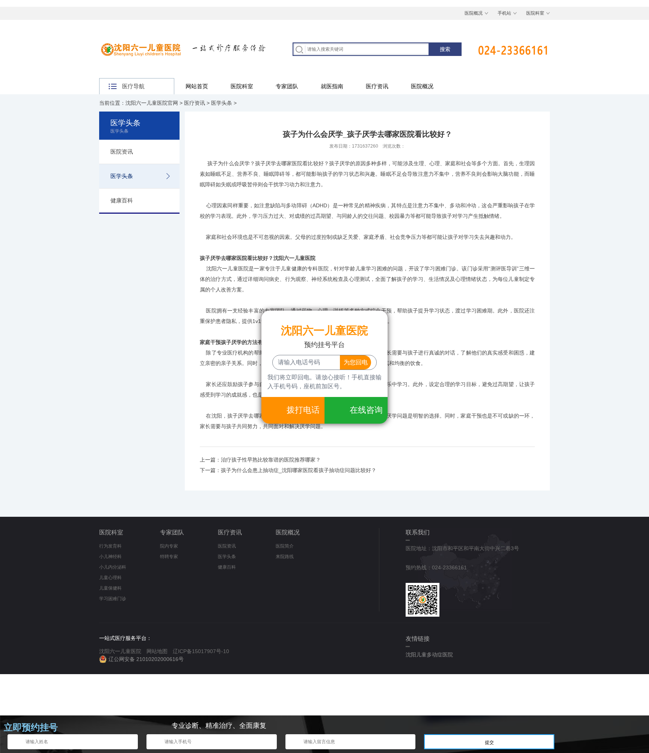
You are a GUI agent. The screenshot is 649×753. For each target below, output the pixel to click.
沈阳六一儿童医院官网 (151, 103)
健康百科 (121, 200)
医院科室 (535, 13)
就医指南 (332, 86)
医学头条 (221, 103)
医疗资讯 (377, 86)
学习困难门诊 (112, 598)
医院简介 (285, 546)
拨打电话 (303, 410)
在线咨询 (366, 410)
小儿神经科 (110, 556)
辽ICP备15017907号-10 (201, 651)
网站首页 (197, 86)
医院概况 (474, 13)
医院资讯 (121, 151)
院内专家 (169, 546)
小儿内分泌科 (112, 567)
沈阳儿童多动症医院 (429, 655)
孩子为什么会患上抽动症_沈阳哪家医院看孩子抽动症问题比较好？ (298, 470)
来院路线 (285, 556)
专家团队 (287, 86)
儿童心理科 (110, 577)
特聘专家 (169, 556)
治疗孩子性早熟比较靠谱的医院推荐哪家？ (271, 460)
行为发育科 (110, 546)
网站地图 (157, 651)
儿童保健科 (110, 588)
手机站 (504, 13)
